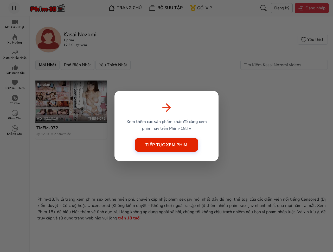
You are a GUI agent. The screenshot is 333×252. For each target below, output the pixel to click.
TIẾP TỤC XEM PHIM (166, 145)
